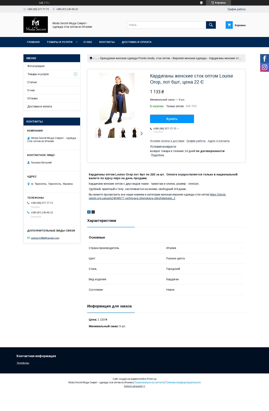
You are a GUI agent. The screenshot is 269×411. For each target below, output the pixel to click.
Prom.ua (151, 379)
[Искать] (211, 25)
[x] (93, 212)
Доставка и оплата (136, 42)
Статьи (32, 82)
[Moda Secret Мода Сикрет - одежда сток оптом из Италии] (35, 31)
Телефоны (23, 362)
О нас (87, 42)
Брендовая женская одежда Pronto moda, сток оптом (135, 58)
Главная (33, 42)
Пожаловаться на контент (148, 382)
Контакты (107, 42)
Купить (172, 119)
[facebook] (89, 212)
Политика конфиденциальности (183, 382)
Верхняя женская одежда (189, 58)
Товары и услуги (59, 42)
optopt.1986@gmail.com (45, 237)
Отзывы (32, 98)
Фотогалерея (36, 66)
